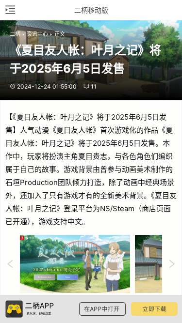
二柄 (15, 34)
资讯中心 (37, 34)
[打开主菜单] (9, 10)
